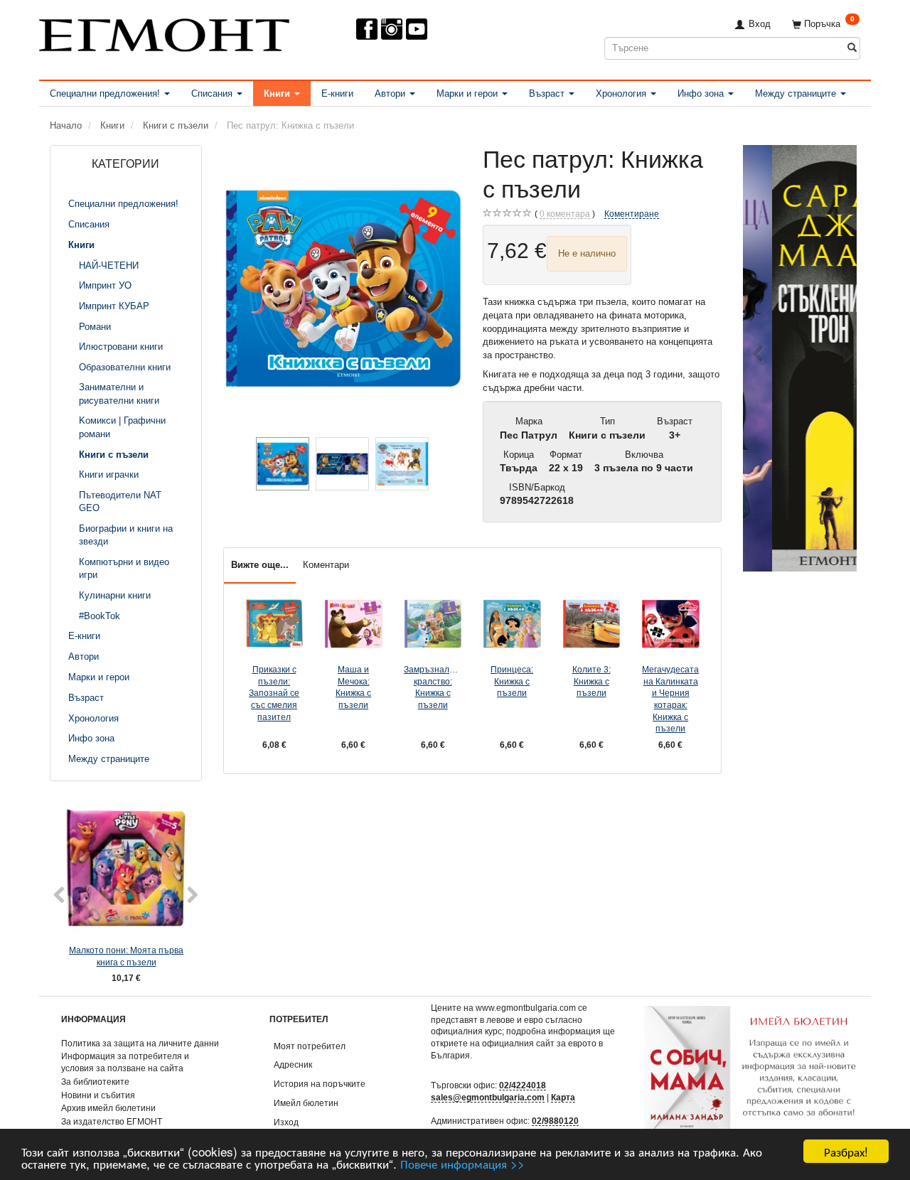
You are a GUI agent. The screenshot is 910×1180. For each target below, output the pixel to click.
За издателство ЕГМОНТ (111, 1121)
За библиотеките (95, 1081)
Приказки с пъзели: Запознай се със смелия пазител (274, 693)
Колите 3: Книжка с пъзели (591, 681)
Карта (563, 1097)
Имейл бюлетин (306, 1102)
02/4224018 (522, 1085)
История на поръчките (319, 1083)
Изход (286, 1122)
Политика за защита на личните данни (140, 1043)
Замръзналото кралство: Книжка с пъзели (433, 687)
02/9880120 (555, 1120)
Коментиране (631, 213)
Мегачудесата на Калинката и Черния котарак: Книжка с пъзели (670, 699)
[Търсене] (852, 48)
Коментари (326, 564)
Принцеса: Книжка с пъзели (512, 681)
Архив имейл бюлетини (108, 1107)
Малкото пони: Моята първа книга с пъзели (126, 956)
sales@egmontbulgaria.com (488, 1097)
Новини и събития (98, 1095)
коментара (565, 213)
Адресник (293, 1064)
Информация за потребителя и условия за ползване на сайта (125, 1062)
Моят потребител (310, 1046)
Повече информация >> (462, 1163)
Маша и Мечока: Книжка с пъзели (353, 687)
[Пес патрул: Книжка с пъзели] (342, 288)
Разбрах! (846, 1151)
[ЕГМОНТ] (164, 32)
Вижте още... (260, 564)
